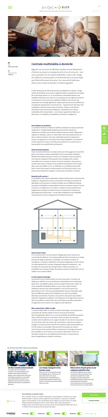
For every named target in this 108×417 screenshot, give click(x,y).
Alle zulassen (94, 395)
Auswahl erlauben (94, 400)
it (98, 11)
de (93, 11)
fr (96, 11)
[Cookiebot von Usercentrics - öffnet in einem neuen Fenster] (11, 413)
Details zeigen (89, 413)
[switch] (48, 413)
